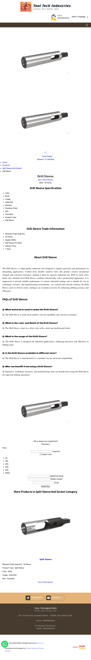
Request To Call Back (45, 159)
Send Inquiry (47, 156)
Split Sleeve (46, 559)
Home (4, 162)
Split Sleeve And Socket (12, 168)
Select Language (78, 17)
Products (6, 165)
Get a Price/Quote (45, 180)
